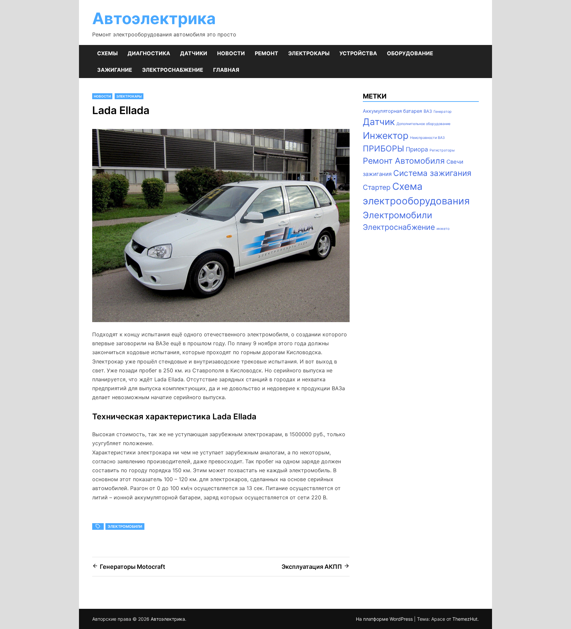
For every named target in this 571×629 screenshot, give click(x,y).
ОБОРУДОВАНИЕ (410, 53)
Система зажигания (432, 173)
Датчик (379, 121)
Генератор (443, 111)
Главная (226, 69)
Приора (417, 149)
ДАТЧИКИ (193, 53)
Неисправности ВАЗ (427, 138)
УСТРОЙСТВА (358, 53)
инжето (443, 229)
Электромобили (125, 526)
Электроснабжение (399, 227)
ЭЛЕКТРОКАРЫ (308, 53)
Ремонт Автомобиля (404, 161)
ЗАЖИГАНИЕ (114, 69)
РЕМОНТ (266, 53)
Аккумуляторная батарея (392, 111)
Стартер (377, 187)
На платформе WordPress (385, 619)
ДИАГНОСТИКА (149, 53)
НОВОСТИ (231, 53)
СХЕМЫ (107, 53)
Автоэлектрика (154, 18)
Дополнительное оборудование (423, 124)
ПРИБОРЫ (383, 148)
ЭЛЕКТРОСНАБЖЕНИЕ (172, 69)
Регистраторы (442, 150)
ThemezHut (464, 619)
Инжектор (385, 135)
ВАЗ (428, 111)
